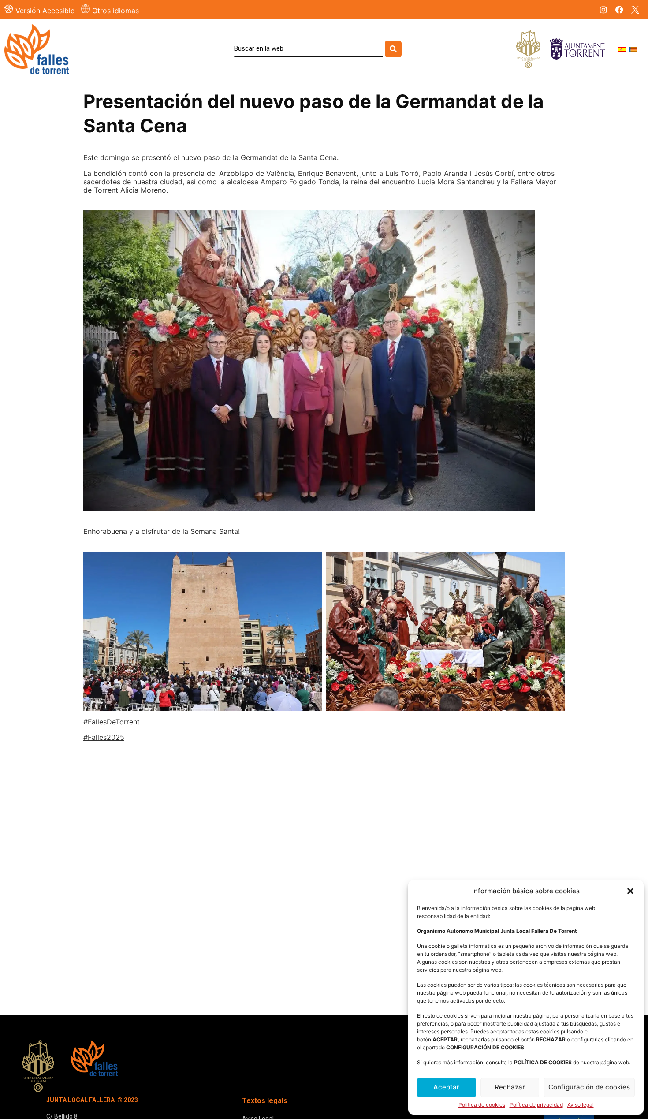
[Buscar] (393, 49)
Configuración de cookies (589, 1087)
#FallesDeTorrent (111, 721)
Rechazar (510, 1087)
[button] (630, 891)
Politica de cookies (481, 1105)
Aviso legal (580, 1105)
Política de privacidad (536, 1105)
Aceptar (446, 1087)
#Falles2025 (103, 737)
